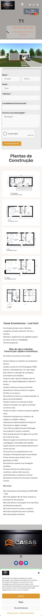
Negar (21, 602)
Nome (5, 75)
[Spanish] (36, 14)
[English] (31, 14)
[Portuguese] (33, 14)
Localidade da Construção (14, 103)
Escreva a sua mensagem (14, 113)
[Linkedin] (37, 4)
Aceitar (21, 596)
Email (5, 84)
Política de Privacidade (27, 613)
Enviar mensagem (11, 143)
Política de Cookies (13, 613)
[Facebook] (30, 4)
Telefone (6, 94)
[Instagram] (33, 4)
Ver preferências (21, 608)
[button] (39, 573)
